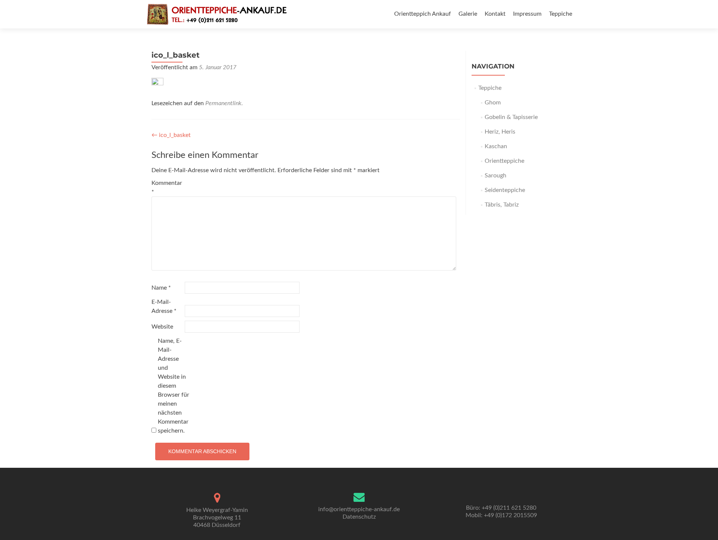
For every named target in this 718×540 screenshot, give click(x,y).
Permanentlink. (224, 103)
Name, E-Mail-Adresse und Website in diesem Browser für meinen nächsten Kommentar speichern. (173, 386)
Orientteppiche (504, 161)
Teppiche (560, 14)
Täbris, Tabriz (502, 205)
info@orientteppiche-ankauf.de (359, 509)
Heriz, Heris (500, 132)
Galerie (467, 14)
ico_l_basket (171, 135)
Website (162, 327)
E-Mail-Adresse (164, 306)
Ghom (493, 103)
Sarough (495, 176)
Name (161, 288)
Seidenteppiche (505, 190)
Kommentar (166, 187)
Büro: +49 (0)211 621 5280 (501, 508)
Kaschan (496, 146)
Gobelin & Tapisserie (511, 117)
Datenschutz (359, 517)
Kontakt (495, 14)
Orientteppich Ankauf (422, 14)
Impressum (527, 14)
